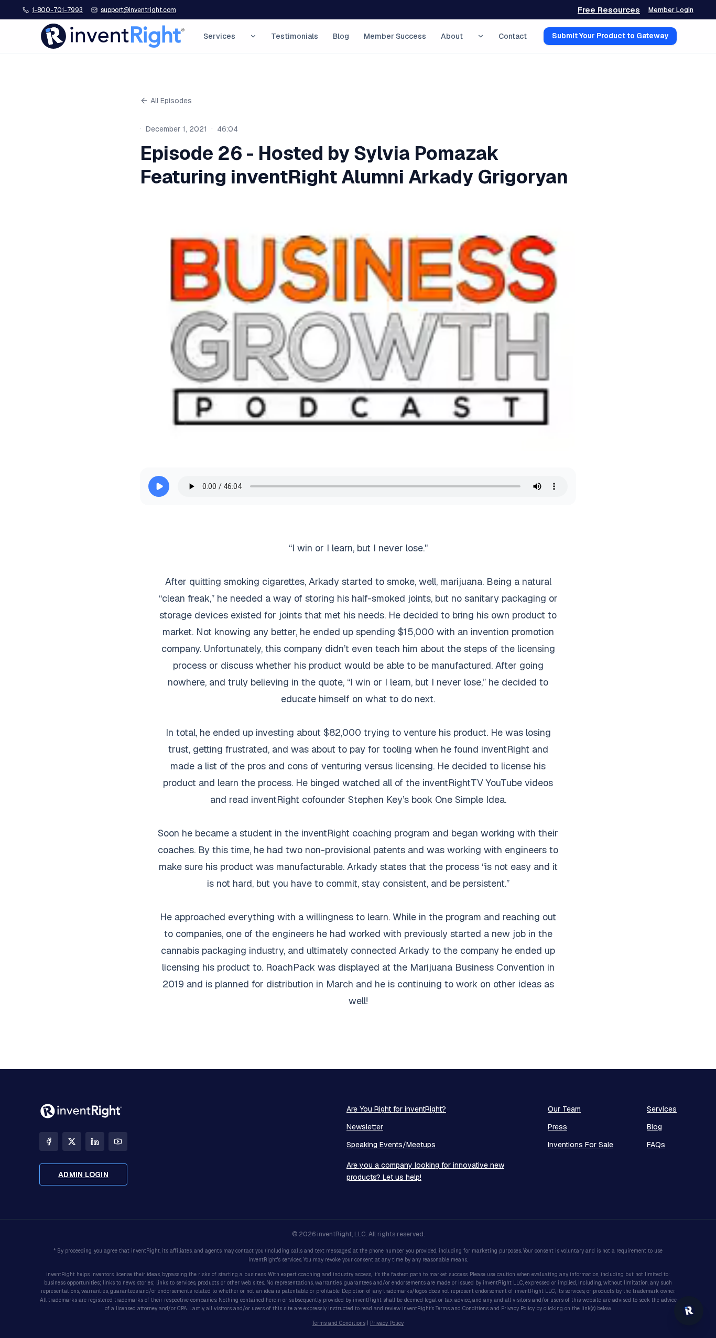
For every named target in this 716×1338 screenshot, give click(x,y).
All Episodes (171, 100)
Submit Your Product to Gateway (610, 36)
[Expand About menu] (480, 36)
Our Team (564, 1109)
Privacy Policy (387, 1323)
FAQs (656, 1144)
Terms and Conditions (338, 1323)
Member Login (670, 10)
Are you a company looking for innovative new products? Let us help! (425, 1171)
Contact (512, 36)
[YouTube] (118, 1141)
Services (219, 36)
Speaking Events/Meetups (391, 1144)
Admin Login (83, 1174)
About (452, 36)
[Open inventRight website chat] (688, 1310)
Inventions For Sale (580, 1144)
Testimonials (294, 36)
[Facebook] (48, 1141)
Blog (341, 36)
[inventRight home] (112, 36)
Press (557, 1127)
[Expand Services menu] (253, 36)
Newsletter (364, 1127)
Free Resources (609, 10)
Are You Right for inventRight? (396, 1109)
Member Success (395, 36)
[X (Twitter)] (71, 1141)
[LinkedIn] (94, 1141)
